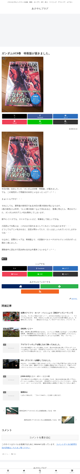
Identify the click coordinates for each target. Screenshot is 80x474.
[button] (65, 122)
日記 (5, 259)
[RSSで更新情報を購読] (40, 291)
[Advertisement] (40, 30)
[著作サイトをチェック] (21, 286)
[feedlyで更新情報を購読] (59, 286)
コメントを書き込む (40, 437)
